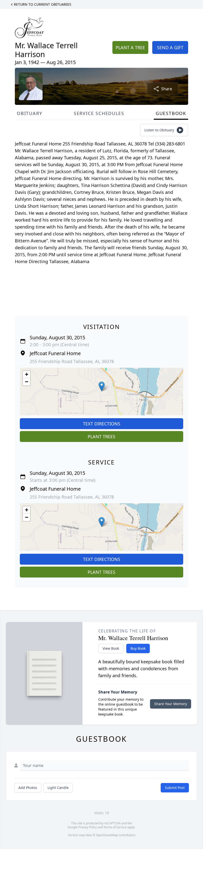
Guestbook (171, 113)
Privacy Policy (87, 827)
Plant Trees (101, 436)
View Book (110, 648)
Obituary (29, 113)
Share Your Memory (170, 703)
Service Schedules (99, 113)
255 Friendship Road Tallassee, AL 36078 (72, 361)
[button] (102, 386)
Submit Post (175, 787)
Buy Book (138, 648)
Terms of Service (115, 827)
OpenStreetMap (107, 835)
